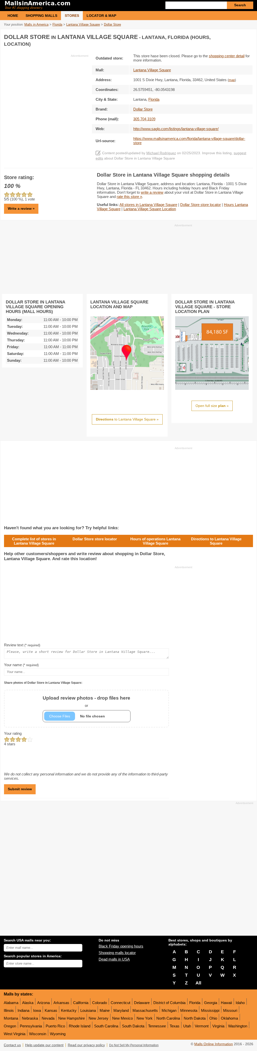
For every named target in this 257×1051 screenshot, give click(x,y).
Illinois (9, 1010)
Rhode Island (79, 1026)
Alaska (27, 1003)
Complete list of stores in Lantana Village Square (34, 541)
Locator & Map (101, 16)
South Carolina (106, 1026)
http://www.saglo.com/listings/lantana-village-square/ (176, 129)
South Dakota (133, 1026)
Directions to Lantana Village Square (216, 541)
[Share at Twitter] (238, 36)
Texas (174, 1026)
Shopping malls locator (117, 953)
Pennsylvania (31, 1026)
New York (145, 1018)
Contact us (12, 1045)
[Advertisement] (46, 93)
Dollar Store (143, 109)
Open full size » (212, 406)
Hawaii (226, 1003)
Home (13, 16)
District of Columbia (169, 1003)
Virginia (218, 1026)
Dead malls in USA (114, 959)
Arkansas (61, 1003)
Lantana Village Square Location (149, 209)
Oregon (10, 1026)
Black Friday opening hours (121, 946)
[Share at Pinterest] (248, 36)
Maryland (121, 1010)
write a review (152, 192)
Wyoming (58, 1034)
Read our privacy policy (86, 1045)
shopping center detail (226, 56)
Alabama (11, 1003)
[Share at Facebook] (227, 36)
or (86, 701)
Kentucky (69, 1010)
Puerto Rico (55, 1026)
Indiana (23, 1010)
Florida (194, 1003)
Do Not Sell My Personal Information (134, 1045)
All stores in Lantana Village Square (148, 204)
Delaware (142, 1003)
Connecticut (120, 1003)
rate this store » (129, 196)
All (198, 982)
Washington (237, 1026)
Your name (21, 665)
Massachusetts (145, 1010)
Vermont (202, 1026)
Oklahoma (229, 1018)
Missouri (230, 1010)
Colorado (99, 1003)
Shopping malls (41, 16)
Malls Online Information (213, 1044)
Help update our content (44, 1045)
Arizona (43, 1003)
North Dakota (195, 1018)
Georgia (210, 1003)
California (80, 1003)
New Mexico (122, 1018)
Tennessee (157, 1026)
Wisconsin (37, 1034)
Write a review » (21, 208)
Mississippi (210, 1010)
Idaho (240, 1003)
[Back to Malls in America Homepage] (66, 5)
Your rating (13, 733)
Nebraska (30, 1018)
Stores (72, 16)
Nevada (48, 1018)
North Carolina (168, 1018)
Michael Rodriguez (161, 153)
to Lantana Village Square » (127, 419)
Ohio (213, 1018)
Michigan (169, 1010)
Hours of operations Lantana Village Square (155, 541)
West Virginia (14, 1034)
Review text (22, 645)
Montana (11, 1018)
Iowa (37, 1010)
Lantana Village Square (152, 70)
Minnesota (188, 1010)
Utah (187, 1026)
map (232, 80)
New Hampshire (71, 1018)
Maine (105, 1010)
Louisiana (88, 1010)
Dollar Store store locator (200, 204)
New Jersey (98, 1018)
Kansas (51, 1010)
